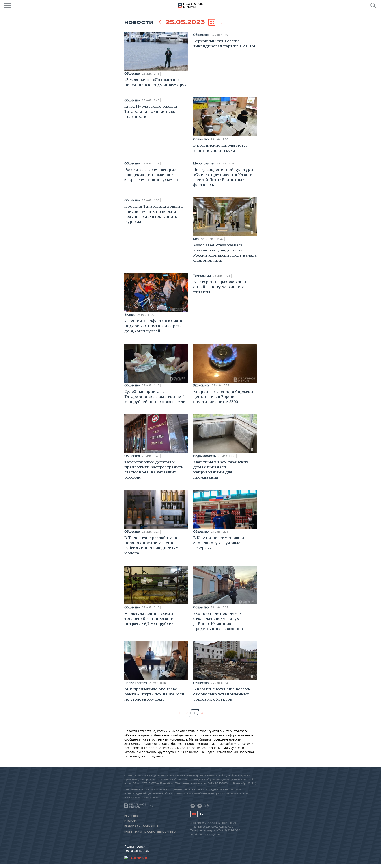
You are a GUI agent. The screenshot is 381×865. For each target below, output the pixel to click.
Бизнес (198, 239)
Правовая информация (141, 826)
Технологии (202, 275)
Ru (194, 814)
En (202, 814)
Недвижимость (204, 456)
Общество (132, 73)
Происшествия (135, 683)
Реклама (130, 820)
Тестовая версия (137, 850)
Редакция (131, 815)
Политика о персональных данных (150, 831)
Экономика (201, 385)
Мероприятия (204, 163)
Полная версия (135, 846)
